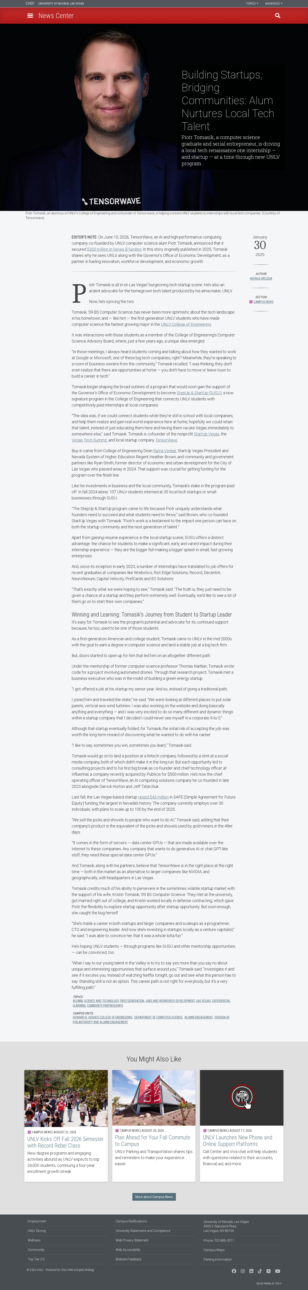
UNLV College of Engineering (186, 324)
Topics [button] (251, 3)
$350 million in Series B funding (114, 249)
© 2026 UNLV (35, 1269)
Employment (37, 1221)
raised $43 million (153, 797)
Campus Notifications (131, 1221)
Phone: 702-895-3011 (219, 1240)
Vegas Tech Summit (89, 440)
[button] (30, 15)
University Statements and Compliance (143, 1231)
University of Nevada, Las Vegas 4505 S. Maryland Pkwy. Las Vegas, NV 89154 (226, 1226)
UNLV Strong (37, 1231)
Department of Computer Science (158, 1017)
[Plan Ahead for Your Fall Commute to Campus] (154, 1126)
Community (36, 1250)
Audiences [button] (272, 3)
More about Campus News (154, 1197)
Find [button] (278, 15)
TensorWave (166, 440)
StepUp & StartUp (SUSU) (199, 392)
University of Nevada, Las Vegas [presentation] (61, 3)
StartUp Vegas (206, 434)
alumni (78, 1001)
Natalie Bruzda (261, 278)
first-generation (132, 1001)
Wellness (34, 1240)
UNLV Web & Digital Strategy (77, 1269)
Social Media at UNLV (268, 1283)
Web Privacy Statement (132, 1240)
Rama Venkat (164, 450)
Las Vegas (203, 1001)
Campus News (264, 302)
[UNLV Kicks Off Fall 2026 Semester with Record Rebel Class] (66, 1126)
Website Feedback (128, 1259)
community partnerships (105, 1005)
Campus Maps (214, 1250)
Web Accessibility (128, 1250)
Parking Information (218, 1259)
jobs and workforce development (170, 1001)
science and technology (101, 1001)
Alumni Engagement (198, 1017)
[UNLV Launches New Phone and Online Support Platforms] (241, 1126)
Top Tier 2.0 (36, 1259)
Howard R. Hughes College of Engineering (102, 1017)
